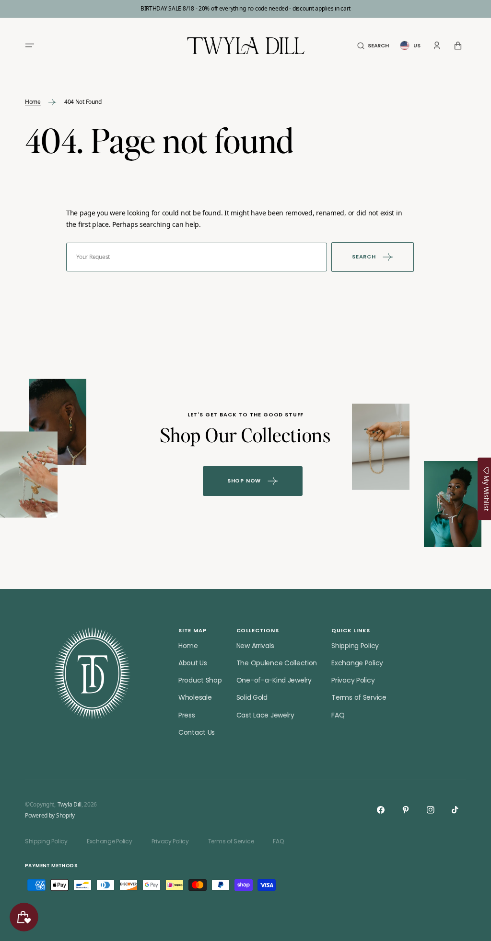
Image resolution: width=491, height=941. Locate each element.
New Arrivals (255, 645)
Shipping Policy (355, 645)
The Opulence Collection (276, 663)
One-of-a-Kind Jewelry (274, 680)
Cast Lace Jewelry (265, 715)
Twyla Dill (70, 804)
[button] (29, 45)
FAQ (337, 715)
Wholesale (194, 697)
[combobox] (196, 257)
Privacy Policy (352, 680)
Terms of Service (358, 697)
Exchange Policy (357, 663)
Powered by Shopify (50, 815)
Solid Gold (252, 697)
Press (186, 715)
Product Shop (200, 680)
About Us (192, 663)
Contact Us (196, 732)
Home (33, 102)
